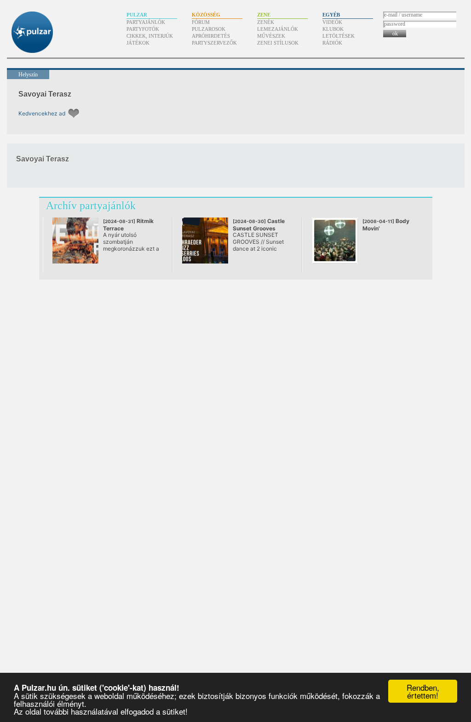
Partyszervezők (214, 43)
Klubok (333, 29)
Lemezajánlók (277, 29)
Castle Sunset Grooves (259, 228)
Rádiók (332, 43)
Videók (332, 22)
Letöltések (338, 36)
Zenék (265, 22)
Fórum (201, 22)
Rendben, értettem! (423, 691)
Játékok (137, 43)
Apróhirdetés (211, 36)
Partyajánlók (145, 22)
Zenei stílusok (278, 43)
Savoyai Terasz (44, 94)
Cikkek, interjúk (149, 36)
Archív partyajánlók (91, 206)
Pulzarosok (208, 29)
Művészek (271, 36)
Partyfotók (142, 29)
